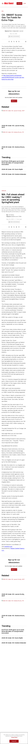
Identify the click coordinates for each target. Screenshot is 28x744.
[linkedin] (11, 41)
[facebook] (9, 41)
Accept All (14, 741)
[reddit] (16, 41)
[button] (3, 3)
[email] (19, 41)
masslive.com (8, 546)
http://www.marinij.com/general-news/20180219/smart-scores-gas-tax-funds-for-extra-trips (13, 77)
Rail (3, 11)
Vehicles (4, 190)
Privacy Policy (14, 737)
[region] (14, 738)
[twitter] (14, 41)
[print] (25, 41)
